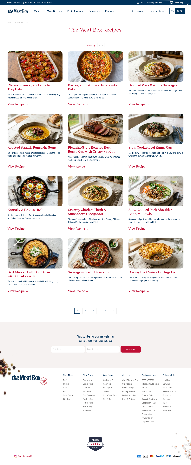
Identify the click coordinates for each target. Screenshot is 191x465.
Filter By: (91, 45)
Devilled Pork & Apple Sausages (152, 85)
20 (105, 310)
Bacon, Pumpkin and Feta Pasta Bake (92, 87)
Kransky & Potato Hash (25, 210)
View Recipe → (18, 104)
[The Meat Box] (36, 380)
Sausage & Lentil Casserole (88, 272)
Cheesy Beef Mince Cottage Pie (152, 272)
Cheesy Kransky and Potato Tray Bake (29, 87)
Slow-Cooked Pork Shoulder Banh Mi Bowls (150, 212)
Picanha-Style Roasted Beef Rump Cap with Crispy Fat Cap (91, 150)
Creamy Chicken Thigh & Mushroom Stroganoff (87, 212)
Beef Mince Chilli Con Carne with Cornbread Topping (29, 274)
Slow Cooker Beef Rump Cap (150, 148)
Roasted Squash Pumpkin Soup (32, 148)
